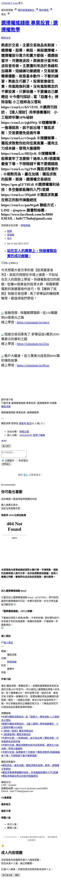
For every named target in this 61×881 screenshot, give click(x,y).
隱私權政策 (52, 837)
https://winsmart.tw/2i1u (33, 344)
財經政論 (25, 225)
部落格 (10, 235)
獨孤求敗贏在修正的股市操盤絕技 (20, 776)
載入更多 (6, 446)
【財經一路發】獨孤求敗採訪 (17, 731)
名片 (9, 238)
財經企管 (24, 431)
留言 (29, 423)
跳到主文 (6, 38)
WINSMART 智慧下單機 (32, 435)
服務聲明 (32, 840)
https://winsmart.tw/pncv (33, 322)
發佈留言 (6, 464)
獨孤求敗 (6, 406)
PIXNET (13, 837)
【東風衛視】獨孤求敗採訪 (16, 734)
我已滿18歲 (7, 875)
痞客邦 (22, 423)
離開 (17, 875)
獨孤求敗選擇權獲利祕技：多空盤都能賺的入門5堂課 (30, 772)
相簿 (9, 231)
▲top (4, 440)
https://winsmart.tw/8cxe (33, 365)
